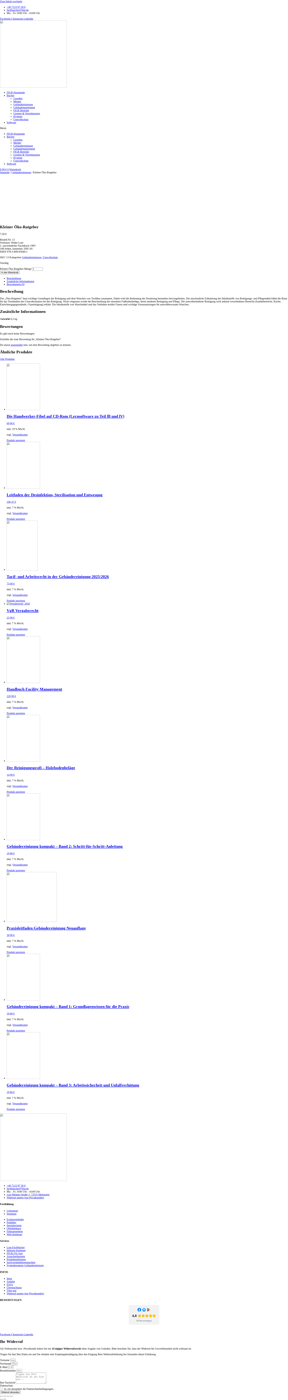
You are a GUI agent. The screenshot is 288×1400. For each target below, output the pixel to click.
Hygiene (17, 116)
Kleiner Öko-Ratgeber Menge (16, 268)
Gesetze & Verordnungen (26, 113)
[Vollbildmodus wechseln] (8, 1396)
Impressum (14, 1328)
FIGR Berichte (21, 110)
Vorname (5, 1360)
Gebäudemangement (24, 107)
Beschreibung (14, 278)
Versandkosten (20, 434)
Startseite (5, 172)
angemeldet (17, 345)
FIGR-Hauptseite (16, 92)
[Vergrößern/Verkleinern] (11, 1396)
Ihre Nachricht (8, 1382)
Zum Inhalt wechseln (11, 1)
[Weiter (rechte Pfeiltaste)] (4, 1399)
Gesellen (17, 98)
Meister (17, 101)
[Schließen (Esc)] (1, 1396)
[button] (144, 128)
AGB (39, 1328)
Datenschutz (27, 1328)
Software (11, 122)
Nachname (6, 1363)
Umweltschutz (20, 119)
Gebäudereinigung (23, 104)
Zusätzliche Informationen (20, 281)
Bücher (10, 95)
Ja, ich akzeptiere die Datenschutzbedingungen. (29, 1389)
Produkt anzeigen (16, 440)
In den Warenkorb (9, 272)
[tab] (147, 278)
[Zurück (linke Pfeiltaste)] (1, 1399)
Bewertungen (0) (15, 284)
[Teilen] (4, 1396)
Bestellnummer (8, 1370)
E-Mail (4, 1367)
